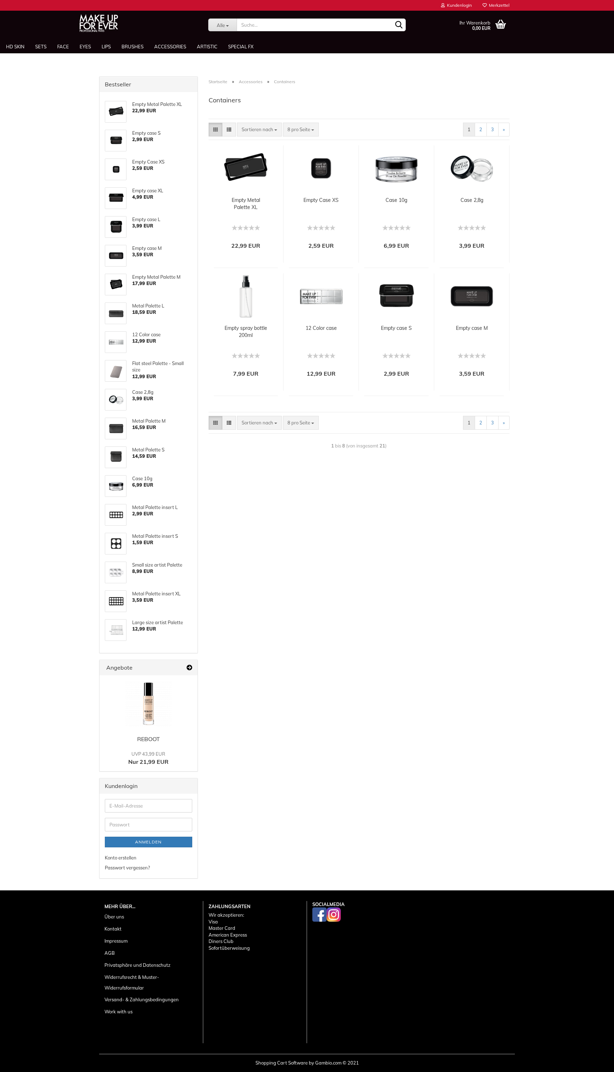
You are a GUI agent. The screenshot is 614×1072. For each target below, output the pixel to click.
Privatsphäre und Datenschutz (137, 965)
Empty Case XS (321, 200)
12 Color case (321, 328)
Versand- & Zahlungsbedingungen (141, 999)
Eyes (85, 46)
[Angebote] (189, 668)
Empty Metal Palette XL (246, 203)
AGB (109, 953)
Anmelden (148, 842)
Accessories (170, 46)
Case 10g (396, 200)
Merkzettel (498, 5)
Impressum (116, 941)
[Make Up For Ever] (99, 23)
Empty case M (472, 328)
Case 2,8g (471, 200)
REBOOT (148, 739)
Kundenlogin (458, 5)
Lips (106, 46)
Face (63, 46)
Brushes (133, 46)
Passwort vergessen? (127, 867)
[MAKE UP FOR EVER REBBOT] (148, 704)
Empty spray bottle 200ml (246, 331)
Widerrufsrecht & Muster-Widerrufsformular (131, 982)
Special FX (240, 46)
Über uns (114, 917)
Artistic (207, 46)
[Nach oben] (594, 1061)
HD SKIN (15, 46)
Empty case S (396, 328)
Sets (41, 46)
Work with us (118, 1011)
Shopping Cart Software (281, 1063)
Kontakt (113, 929)
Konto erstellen (120, 858)
